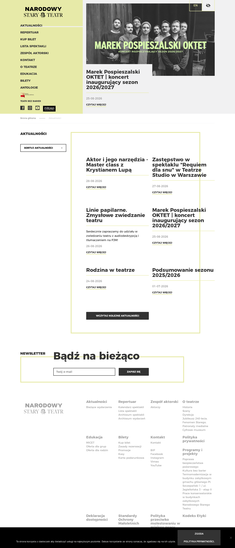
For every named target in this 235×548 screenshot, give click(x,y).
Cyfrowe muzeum (194, 430)
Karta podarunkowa (131, 457)
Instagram (30, 108)
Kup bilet (28, 39)
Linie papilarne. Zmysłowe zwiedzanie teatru (115, 215)
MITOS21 (45, 108)
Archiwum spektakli (131, 414)
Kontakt (27, 60)
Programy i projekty (192, 452)
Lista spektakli (33, 46)
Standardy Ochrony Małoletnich (128, 519)
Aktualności (31, 25)
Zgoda (199, 533)
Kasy (121, 454)
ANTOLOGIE (29, 87)
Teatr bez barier (30, 101)
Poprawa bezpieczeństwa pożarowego (193, 463)
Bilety (25, 80)
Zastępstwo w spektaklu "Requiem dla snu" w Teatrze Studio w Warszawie (179, 167)
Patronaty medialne (195, 426)
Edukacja (28, 73)
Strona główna (28, 118)
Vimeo (155, 461)
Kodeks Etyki (194, 516)
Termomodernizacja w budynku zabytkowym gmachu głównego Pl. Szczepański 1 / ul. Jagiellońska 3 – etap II (197, 482)
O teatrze (28, 67)
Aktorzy (155, 407)
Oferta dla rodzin (97, 450)
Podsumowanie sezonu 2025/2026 (183, 272)
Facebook (22, 108)
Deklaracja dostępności (97, 517)
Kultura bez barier (194, 470)
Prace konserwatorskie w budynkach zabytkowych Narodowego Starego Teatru (197, 501)
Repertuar (29, 32)
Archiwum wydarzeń (131, 418)
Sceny (186, 411)
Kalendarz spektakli (131, 407)
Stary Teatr (43, 11)
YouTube (37, 108)
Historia (187, 407)
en (196, 5)
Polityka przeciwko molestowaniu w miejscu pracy (165, 521)
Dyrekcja (188, 414)
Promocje (124, 450)
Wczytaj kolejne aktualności (117, 315)
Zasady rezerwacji (129, 446)
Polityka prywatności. (199, 541)
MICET (90, 442)
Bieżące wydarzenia (99, 407)
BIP (153, 450)
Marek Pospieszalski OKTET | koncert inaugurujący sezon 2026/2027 (113, 79)
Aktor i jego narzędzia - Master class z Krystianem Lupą (117, 164)
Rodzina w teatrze (110, 270)
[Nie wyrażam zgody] (230, 537)
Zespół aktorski (34, 53)
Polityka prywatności (194, 439)
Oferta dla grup (96, 446)
